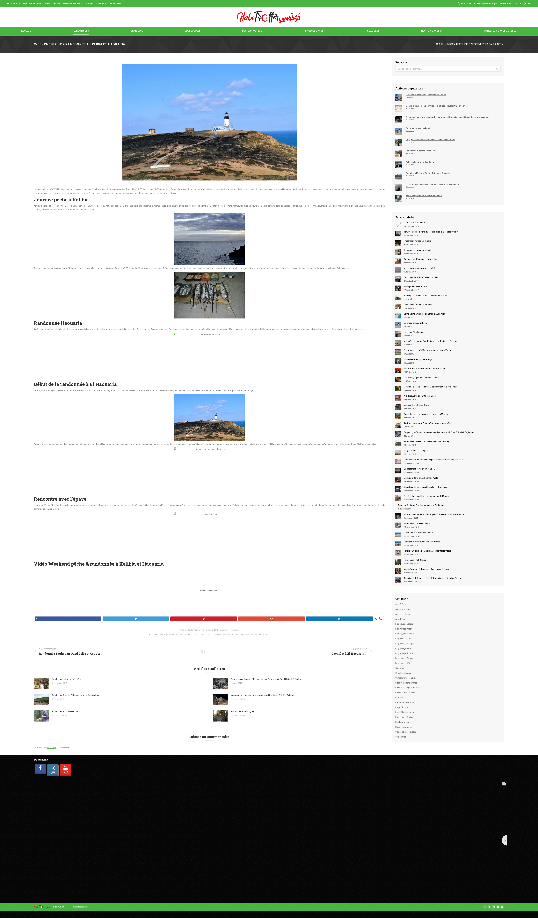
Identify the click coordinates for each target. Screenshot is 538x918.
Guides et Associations (405, 693)
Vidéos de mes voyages (405, 732)
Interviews (399, 697)
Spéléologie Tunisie (403, 727)
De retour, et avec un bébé (415, 323)
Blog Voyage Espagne (405, 624)
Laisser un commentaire (229, 630)
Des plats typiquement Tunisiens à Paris (421, 378)
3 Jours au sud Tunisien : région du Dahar (422, 259)
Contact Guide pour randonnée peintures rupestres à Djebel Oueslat (433, 460)
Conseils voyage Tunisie (405, 678)
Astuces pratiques (403, 609)
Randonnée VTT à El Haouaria (66, 711)
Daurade (179, 634)
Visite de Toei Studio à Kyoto (416, 405)
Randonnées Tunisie (457, 44)
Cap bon (162, 634)
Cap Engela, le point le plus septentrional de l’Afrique (427, 496)
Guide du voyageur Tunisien (407, 688)
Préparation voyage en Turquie (417, 241)
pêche (226, 634)
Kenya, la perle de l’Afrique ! (416, 450)
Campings (399, 668)
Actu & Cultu (400, 604)
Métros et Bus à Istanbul (414, 223)
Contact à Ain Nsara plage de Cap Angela (422, 542)
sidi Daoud (259, 634)
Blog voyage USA (403, 663)
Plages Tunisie (401, 707)
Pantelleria (218, 634)
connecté (51, 748)
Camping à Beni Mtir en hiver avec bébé (421, 277)
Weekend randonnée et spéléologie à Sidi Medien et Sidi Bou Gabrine (262, 695)
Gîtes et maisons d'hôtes (406, 683)
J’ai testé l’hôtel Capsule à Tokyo (418, 359)
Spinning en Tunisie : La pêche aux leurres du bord (425, 296)
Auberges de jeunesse (405, 614)
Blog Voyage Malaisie (404, 634)
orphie (210, 634)
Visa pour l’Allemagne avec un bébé (419, 268)
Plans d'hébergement (404, 712)
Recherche (466, 4)
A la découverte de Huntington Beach (420, 396)
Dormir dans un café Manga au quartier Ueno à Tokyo (427, 350)
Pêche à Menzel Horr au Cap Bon (418, 533)
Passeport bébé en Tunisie (415, 286)
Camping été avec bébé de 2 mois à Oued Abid (424, 314)
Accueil (440, 44)
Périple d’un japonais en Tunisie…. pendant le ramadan (427, 551)
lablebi (203, 634)
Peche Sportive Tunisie (405, 702)
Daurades (188, 634)
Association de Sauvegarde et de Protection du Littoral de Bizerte (432, 578)
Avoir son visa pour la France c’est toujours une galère (427, 423)
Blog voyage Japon (403, 629)
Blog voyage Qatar (403, 639)
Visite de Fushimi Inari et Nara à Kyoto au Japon (424, 368)
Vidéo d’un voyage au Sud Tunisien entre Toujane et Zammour (431, 341)
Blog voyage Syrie (403, 648)
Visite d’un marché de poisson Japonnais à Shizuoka (427, 569)
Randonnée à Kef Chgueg (242, 711)
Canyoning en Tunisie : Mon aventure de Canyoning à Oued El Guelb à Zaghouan (267, 679)
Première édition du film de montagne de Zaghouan (421, 505)
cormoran (170, 634)
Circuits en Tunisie (403, 673)
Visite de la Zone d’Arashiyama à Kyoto (421, 478)
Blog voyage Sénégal (404, 643)
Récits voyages (402, 722)
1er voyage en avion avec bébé (417, 250)
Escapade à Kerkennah (414, 332)
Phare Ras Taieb (237, 634)
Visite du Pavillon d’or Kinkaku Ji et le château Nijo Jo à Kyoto (430, 387)
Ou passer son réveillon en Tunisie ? (419, 469)
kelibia (196, 634)
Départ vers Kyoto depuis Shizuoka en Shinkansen (426, 487)
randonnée (249, 634)
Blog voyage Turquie (404, 658)
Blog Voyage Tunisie (404, 653)
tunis (266, 634)
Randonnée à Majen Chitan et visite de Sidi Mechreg (75, 695)
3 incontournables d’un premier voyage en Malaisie (426, 414)
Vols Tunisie (400, 737)
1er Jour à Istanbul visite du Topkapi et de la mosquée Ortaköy (431, 232)
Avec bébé (400, 619)
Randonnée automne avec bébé (66, 679)
